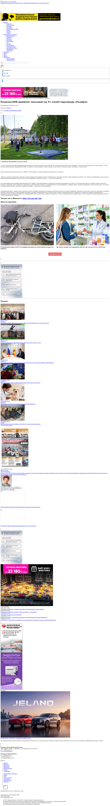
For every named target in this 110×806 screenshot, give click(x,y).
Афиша (5, 56)
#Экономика (7, 771)
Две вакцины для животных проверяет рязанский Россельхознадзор (18, 404)
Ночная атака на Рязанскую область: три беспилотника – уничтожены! (19, 612)
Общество (9, 23)
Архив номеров (11, 58)
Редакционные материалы (10, 34)
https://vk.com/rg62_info (32, 198)
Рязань (2, 7)
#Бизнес (6, 763)
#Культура (6, 764)
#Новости (3, 321)
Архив (10, 425)
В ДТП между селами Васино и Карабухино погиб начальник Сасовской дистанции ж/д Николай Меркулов (28, 620)
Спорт (8, 33)
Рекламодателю (11, 60)
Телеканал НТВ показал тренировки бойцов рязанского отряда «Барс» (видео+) (21, 342)
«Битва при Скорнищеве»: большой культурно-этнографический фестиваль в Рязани (22, 609)
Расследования (10, 45)
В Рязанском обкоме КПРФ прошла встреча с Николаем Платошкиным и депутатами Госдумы (25, 3)
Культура (9, 31)
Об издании (7, 57)
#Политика (6, 767)
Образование (10, 41)
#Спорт (5, 769)
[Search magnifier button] (2, 66)
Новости (6, 22)
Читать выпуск (4, 470)
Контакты (6, 781)
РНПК (11, 110)
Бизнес (8, 30)
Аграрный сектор (11, 46)
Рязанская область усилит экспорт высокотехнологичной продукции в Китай (20, 382)
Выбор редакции (11, 36)
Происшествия (10, 25)
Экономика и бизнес (12, 48)
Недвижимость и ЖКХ (12, 29)
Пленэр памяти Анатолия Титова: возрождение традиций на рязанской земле (20, 507)
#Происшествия (8, 768)
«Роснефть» (7, 110)
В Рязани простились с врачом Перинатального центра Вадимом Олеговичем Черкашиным (24, 617)
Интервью (6, 52)
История (9, 44)
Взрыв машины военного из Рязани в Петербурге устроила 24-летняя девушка (21, 424)
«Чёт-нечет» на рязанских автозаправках (11, 614)
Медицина (9, 40)
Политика (9, 26)
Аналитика (9, 50)
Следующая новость (55, 254)
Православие (10, 49)
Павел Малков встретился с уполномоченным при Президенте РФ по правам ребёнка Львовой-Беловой (27, 362)
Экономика (9, 27)
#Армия (3, 422)
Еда (7, 42)
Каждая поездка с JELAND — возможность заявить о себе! (16, 738)
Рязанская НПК (17, 110)
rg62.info (42, 801)
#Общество (6, 765)
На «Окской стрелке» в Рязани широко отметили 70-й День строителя (18, 526)
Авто (5, 54)
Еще (9, 471)
